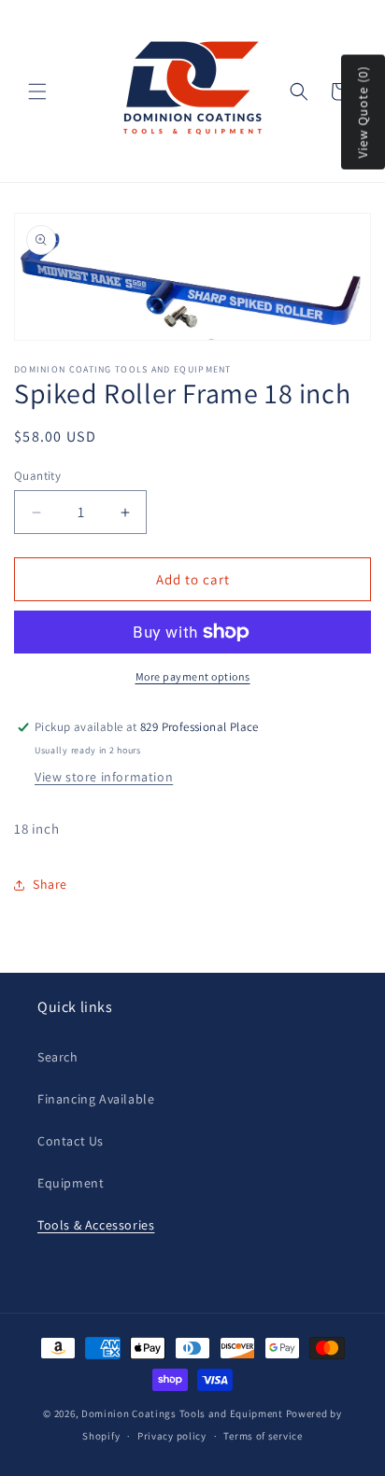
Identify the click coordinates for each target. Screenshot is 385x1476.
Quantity (37, 476)
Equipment (70, 1182)
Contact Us (70, 1140)
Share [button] (50, 884)
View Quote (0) (362, 112)
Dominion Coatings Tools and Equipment (182, 1413)
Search (57, 1056)
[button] (37, 91)
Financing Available (95, 1098)
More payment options (192, 676)
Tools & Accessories (95, 1224)
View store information (104, 776)
